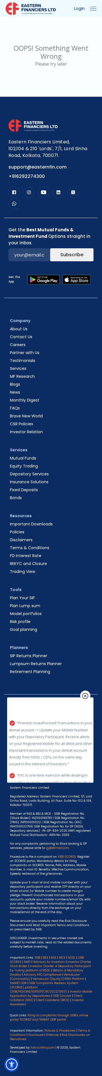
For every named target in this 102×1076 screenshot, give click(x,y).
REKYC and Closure (28, 563)
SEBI (38, 958)
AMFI (27, 962)
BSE (45, 958)
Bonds (16, 498)
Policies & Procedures (60, 1030)
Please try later (51, 64)
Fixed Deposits (24, 490)
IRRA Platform (74, 979)
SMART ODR (18, 983)
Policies (17, 532)
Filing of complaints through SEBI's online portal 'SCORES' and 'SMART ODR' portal (49, 1017)
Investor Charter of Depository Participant (60, 966)
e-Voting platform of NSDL (31, 970)
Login (79, 8)
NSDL (71, 958)
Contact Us (21, 337)
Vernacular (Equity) (47, 979)
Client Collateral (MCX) (53, 1000)
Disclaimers (21, 540)
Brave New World (26, 416)
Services (18, 368)
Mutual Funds (23, 458)
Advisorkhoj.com (43, 1047)
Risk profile (20, 621)
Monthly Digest (24, 400)
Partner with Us (24, 352)
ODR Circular (62, 996)
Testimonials (22, 360)
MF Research (22, 376)
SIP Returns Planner (28, 656)
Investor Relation (26, 432)
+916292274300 (26, 176)
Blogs (15, 384)
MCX (62, 958)
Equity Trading (24, 466)
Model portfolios (26, 613)
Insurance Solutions (29, 482)
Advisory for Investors (49, 962)
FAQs (15, 408)
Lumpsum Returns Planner (36, 664)
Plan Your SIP (22, 598)
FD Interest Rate (25, 556)
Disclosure (36, 1035)
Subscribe (71, 254)
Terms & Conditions (29, 548)
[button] (12, 1064)
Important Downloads (31, 524)
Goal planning (23, 629)
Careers (18, 345)
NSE (53, 958)
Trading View (22, 571)
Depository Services (29, 474)
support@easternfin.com (37, 167)
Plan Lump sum (25, 606)
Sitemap (52, 1035)
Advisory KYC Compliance (42, 975)
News (15, 392)
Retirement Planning (30, 671)
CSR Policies (21, 424)
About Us (18, 329)
